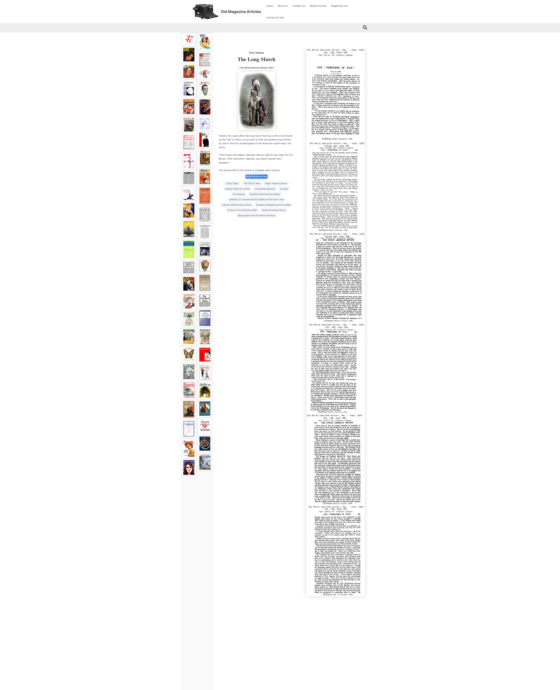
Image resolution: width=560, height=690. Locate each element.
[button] (365, 28)
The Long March (256, 59)
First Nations (256, 53)
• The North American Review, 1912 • (256, 67)
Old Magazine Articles (241, 11)
